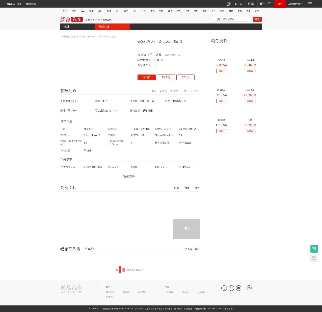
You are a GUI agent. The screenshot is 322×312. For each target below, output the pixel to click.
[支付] (261, 3)
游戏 (109, 11)
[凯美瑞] (221, 111)
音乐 (100, 11)
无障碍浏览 (31, 4)
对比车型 (314, 249)
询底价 (147, 77)
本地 (240, 11)
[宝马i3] (221, 51)
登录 (280, 4)
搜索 (257, 19)
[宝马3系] (249, 81)
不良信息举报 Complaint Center (208, 308)
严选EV (109, 297)
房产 (213, 11)
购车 (108, 286)
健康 (248, 11)
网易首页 (11, 4)
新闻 (65, 11)
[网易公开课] (240, 3)
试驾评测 (126, 292)
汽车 (135, 11)
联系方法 (149, 308)
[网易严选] (251, 3)
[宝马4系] (249, 51)
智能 (161, 11)
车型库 (88, 19)
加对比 (185, 77)
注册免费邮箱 (294, 4)
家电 (170, 11)
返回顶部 (314, 258)
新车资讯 (110, 292)
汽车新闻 (169, 292)
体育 (74, 11)
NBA (82, 11)
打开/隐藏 (247, 19)
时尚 (179, 11)
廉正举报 (229, 308)
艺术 (257, 11)
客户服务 (168, 308)
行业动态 (185, 292)
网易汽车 (71, 19)
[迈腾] (249, 111)
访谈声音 (201, 292)
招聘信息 (158, 308)
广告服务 (188, 308)
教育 (231, 11)
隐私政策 (178, 308)
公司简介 (139, 308)
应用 (19, 4)
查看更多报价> (172, 55)
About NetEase (126, 308)
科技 (144, 11)
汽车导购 (142, 292)
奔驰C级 (107, 19)
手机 (152, 11)
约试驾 (166, 77)
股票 (126, 11)
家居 (222, 11)
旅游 (205, 11)
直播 (187, 11)
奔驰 (97, 19)
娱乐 (91, 11)
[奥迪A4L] (221, 81)
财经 (118, 11)
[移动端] (229, 3)
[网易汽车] (71, 289)
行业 (167, 286)
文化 (196, 11)
